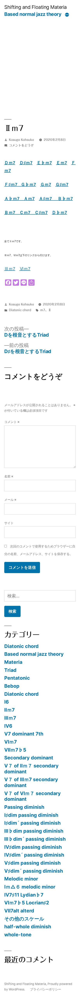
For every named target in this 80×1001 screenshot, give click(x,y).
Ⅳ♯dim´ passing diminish (34, 855)
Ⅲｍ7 (10, 718)
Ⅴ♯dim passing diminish (32, 863)
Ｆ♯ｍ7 (12, 184)
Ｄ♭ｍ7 (59, 212)
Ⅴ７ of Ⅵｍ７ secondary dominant (32, 796)
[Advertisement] (40, 59)
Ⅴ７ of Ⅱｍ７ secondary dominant (31, 769)
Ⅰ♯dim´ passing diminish (32, 823)
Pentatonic (17, 678)
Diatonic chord (20, 310)
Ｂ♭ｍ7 (65, 198)
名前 (8, 476)
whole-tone (17, 935)
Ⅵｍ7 (24, 268)
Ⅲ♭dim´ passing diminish (35, 839)
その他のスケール (24, 919)
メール (10, 500)
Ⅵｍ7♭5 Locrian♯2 (26, 903)
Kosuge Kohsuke (21, 139)
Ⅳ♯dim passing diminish (33, 847)
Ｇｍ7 (45, 184)
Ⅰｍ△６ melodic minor (29, 887)
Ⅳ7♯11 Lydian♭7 (23, 895)
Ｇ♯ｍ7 (61, 184)
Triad (10, 670)
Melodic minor (21, 879)
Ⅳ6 (8, 726)
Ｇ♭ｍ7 (28, 184)
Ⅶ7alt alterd (19, 911)
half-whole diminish (27, 926)
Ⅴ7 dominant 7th (23, 734)
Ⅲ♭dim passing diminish (33, 831)
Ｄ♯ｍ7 (25, 162)
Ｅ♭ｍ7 (44, 162)
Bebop (11, 686)
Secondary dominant (28, 758)
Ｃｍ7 (27, 212)
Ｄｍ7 (9, 162)
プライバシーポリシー (45, 989)
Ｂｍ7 (11, 212)
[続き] (67, 15)
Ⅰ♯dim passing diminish (31, 815)
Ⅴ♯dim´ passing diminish (33, 871)
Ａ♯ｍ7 (48, 198)
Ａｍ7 (29, 198)
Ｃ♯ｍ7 (41, 212)
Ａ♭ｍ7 (14, 198)
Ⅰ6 (6, 702)
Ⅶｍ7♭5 (15, 750)
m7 (42, 310)
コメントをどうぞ (21, 145)
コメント (11, 422)
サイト (9, 523)
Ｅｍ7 (61, 162)
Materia (13, 662)
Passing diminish (24, 807)
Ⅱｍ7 (9, 710)
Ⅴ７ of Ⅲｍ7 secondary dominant (31, 782)
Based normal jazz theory (32, 14)
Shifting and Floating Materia (35, 7)
